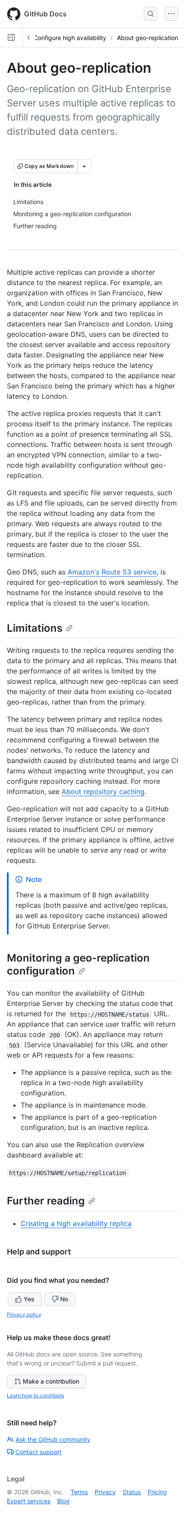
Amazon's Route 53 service (112, 572)
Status (132, 1492)
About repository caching (103, 791)
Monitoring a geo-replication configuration (78, 964)
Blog (63, 1501)
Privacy (105, 1492)
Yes (29, 1299)
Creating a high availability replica (76, 1223)
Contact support (38, 1451)
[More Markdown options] (84, 166)
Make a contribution (51, 1381)
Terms (79, 1492)
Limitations (34, 628)
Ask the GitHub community (52, 1439)
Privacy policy (24, 1314)
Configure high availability (70, 37)
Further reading (46, 1201)
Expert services (28, 1501)
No (64, 1299)
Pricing (157, 1492)
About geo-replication (147, 37)
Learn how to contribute (35, 1395)
